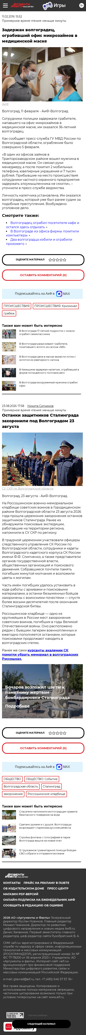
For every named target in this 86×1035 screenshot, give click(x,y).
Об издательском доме (23, 888)
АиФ (5, 104)
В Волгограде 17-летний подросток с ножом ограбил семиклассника (47, 332)
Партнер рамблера (37, 1015)
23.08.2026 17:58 (13, 406)
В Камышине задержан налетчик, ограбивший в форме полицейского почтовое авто (49, 371)
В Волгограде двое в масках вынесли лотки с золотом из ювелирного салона (47, 358)
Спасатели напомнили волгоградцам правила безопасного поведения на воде (48, 813)
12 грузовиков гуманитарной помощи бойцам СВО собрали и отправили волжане (47, 852)
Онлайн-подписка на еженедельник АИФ (39, 900)
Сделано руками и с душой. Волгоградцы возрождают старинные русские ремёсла (45, 826)
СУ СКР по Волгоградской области (27, 488)
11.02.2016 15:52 (12, 16)
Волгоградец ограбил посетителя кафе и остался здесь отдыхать (42, 225)
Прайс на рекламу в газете (46, 883)
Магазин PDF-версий (20, 894)
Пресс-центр (57, 888)
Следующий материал (41, 1024)
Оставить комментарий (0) (43, 275)
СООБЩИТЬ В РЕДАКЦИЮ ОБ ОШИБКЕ (33, 905)
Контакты (11, 883)
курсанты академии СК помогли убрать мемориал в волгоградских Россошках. (40, 654)
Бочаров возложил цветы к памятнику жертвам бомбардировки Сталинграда (37, 692)
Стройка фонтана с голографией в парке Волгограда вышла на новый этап (44, 839)
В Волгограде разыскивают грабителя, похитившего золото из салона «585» (43, 345)
